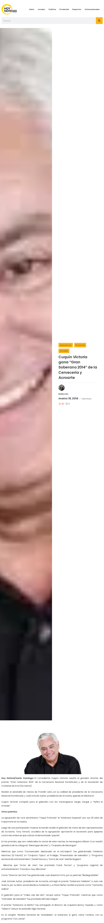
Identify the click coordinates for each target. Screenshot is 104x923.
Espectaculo (66, 345)
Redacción (63, 394)
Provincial (80, 345)
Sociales (64, 351)
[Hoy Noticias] (9, 9)
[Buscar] (99, 20)
